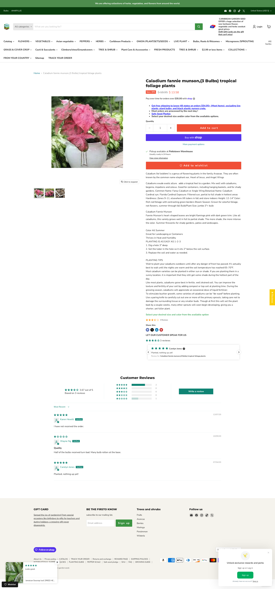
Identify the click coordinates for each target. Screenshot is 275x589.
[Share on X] (152, 330)
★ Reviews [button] (272, 297)
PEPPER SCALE (94, 562)
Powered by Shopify (42, 571)
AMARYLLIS (16, 11)
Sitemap (39, 58)
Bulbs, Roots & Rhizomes (206, 41)
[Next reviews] (239, 352)
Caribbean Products (120, 41)
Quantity (150, 121)
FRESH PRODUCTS (164, 49)
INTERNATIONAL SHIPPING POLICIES (50, 562)
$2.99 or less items (212, 49)
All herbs (268, 43)
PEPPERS (85, 41)
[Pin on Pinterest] (161, 330)
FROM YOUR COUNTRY (17, 58)
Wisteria (141, 535)
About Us (37, 559)
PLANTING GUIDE (76, 562)
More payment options (193, 144)
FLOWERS (24, 41)
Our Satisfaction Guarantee (45, 565)
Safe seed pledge (111, 562)
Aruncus (141, 519)
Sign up (124, 523)
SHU (123, 562)
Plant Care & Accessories (135, 49)
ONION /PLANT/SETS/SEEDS (152, 41)
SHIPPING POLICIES (139, 559)
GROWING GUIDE (142, 562)
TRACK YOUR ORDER (60, 58)
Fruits (139, 514)
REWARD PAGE (121, 559)
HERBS (100, 41)
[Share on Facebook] (147, 330)
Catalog (8, 41)
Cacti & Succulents (45, 49)
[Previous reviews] (148, 352)
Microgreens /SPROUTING (240, 41)
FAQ (130, 562)
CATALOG (63, 559)
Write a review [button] (196, 391)
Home (37, 73)
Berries (140, 523)
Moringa (141, 527)
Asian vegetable (65, 41)
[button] (39, 193)
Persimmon (142, 531)
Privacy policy (50, 559)
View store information (158, 158)
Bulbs (6, 11)
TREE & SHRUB (107, 49)
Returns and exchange (102, 559)
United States (260, 10)
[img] (61, 415)
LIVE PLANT (181, 41)
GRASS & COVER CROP (17, 49)
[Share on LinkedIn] (156, 330)
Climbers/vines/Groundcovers (77, 49)
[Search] (199, 26)
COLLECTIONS (236, 49)
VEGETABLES (43, 41)
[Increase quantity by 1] (170, 128)
